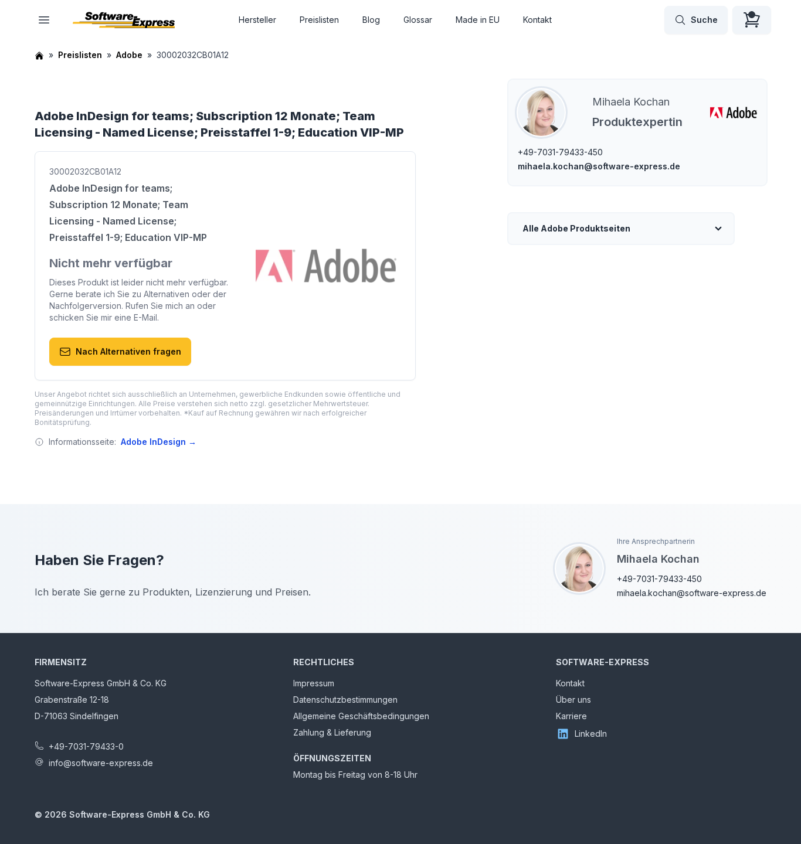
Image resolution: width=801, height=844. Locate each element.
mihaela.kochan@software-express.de (599, 166)
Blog (371, 20)
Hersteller (257, 20)
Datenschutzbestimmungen (345, 700)
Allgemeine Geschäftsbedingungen (361, 716)
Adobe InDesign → (158, 442)
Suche (704, 20)
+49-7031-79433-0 (86, 746)
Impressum (313, 683)
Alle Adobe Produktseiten (576, 228)
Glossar (417, 20)
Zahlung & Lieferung (332, 732)
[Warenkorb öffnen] (751, 20)
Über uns (573, 700)
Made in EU (478, 20)
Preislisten (319, 20)
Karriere (571, 716)
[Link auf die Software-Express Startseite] (124, 20)
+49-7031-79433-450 (560, 152)
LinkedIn (591, 733)
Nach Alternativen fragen (128, 351)
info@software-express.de (101, 763)
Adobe (129, 55)
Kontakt (537, 20)
